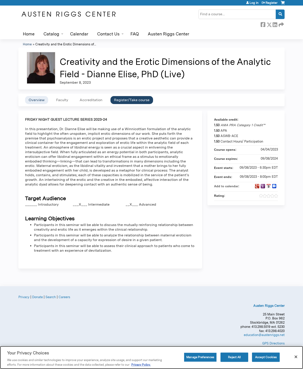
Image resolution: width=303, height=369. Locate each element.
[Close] (296, 357)
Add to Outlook (274, 186)
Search (50, 297)
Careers (64, 297)
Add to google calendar (257, 186)
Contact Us (108, 34)
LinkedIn (275, 24)
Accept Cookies (266, 357)
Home (29, 34)
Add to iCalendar (268, 186)
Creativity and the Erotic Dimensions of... (65, 44)
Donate (37, 297)
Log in (254, 2)
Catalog (51, 34)
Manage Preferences (200, 357)
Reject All (234, 357)
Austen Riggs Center (168, 34)
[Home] (68, 14)
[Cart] (283, 4)
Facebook (263, 24)
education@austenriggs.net (264, 335)
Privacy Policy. (141, 364)
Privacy (24, 297)
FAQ (134, 34)
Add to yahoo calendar (263, 186)
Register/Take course (132, 100)
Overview (37, 100)
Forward (281, 24)
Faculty (62, 100)
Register (271, 2)
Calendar (79, 34)
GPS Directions (273, 343)
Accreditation (91, 100)
